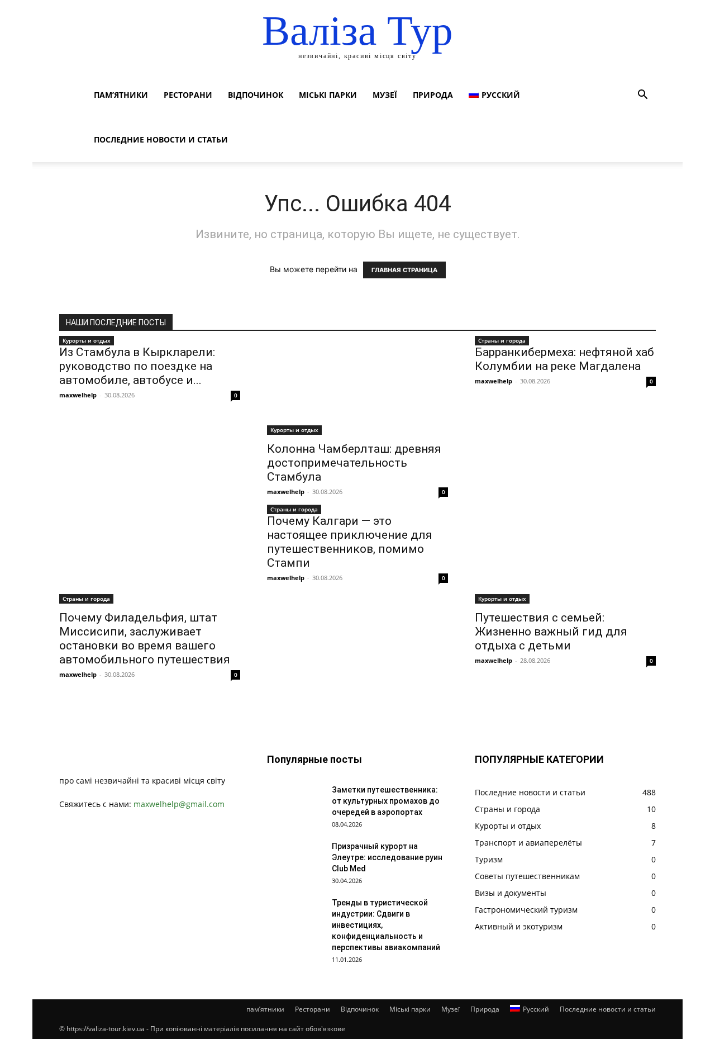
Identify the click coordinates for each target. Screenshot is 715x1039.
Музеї (385, 94)
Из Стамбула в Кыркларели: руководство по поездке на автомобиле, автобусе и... (137, 366)
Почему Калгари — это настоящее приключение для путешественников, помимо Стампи (349, 542)
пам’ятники (121, 94)
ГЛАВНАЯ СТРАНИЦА (404, 270)
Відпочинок (255, 94)
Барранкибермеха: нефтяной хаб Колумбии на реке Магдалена (564, 359)
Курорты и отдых (87, 340)
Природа (433, 94)
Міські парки (328, 94)
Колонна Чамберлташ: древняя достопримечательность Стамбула (354, 462)
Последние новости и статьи (161, 139)
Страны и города (502, 340)
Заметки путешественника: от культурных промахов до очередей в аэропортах (386, 801)
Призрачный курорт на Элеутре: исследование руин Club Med (387, 857)
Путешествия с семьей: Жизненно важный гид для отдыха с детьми (551, 631)
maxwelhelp (78, 395)
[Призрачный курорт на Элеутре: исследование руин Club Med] (295, 860)
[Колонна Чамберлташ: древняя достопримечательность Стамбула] (357, 390)
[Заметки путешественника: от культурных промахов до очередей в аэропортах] (295, 803)
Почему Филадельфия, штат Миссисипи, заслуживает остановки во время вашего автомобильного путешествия (144, 638)
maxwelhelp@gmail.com (179, 804)
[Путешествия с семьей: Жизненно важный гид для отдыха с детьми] (565, 559)
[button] (642, 96)
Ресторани (188, 94)
